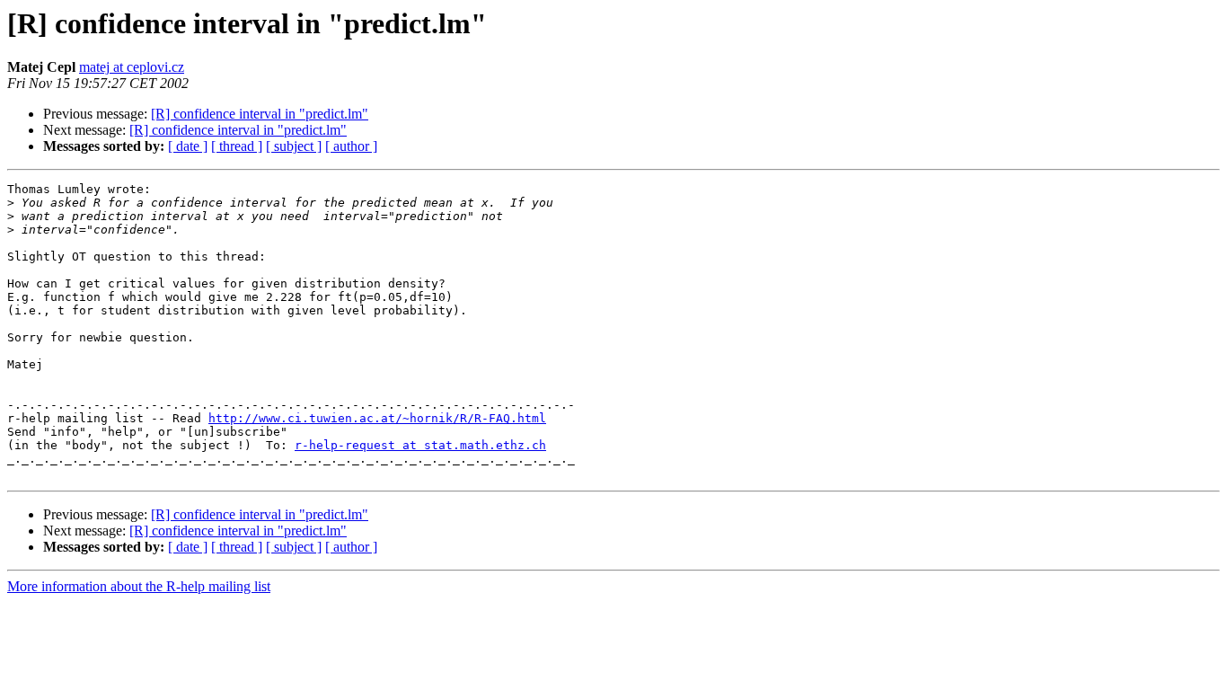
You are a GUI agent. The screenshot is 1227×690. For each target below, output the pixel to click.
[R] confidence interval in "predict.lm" (259, 113)
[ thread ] (236, 146)
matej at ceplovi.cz (131, 67)
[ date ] (187, 146)
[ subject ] (294, 146)
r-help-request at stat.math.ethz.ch (420, 445)
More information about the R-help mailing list (138, 586)
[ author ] (351, 146)
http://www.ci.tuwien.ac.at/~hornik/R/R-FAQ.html (377, 418)
